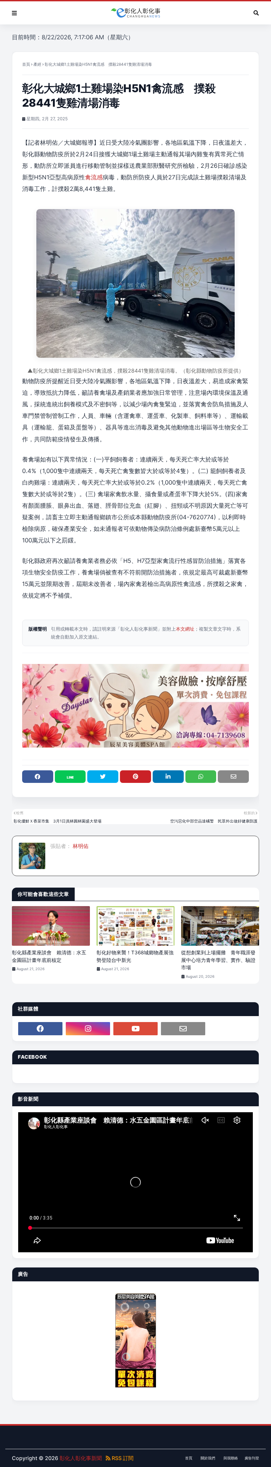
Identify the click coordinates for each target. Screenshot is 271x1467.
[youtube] (135, 1028)
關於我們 (208, 1458)
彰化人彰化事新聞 (80, 1458)
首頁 (26, 64)
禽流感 (94, 177)
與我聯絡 (230, 1458)
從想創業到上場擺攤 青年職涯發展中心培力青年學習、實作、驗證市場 (218, 960)
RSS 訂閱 (122, 1458)
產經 (37, 64)
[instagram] (88, 1028)
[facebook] (40, 1028)
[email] (183, 1028)
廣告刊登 (252, 1458)
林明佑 (80, 846)
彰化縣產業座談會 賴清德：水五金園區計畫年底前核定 (49, 956)
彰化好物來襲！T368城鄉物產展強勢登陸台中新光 (135, 956)
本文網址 (185, 629)
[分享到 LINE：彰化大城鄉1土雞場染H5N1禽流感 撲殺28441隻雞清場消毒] (70, 776)
